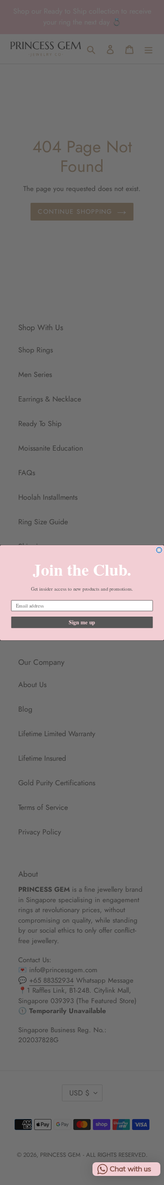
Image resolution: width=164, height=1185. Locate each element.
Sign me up (82, 622)
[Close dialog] (159, 549)
